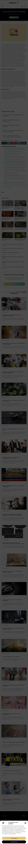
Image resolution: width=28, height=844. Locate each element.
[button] (25, 823)
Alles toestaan (14, 838)
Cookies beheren (14, 841)
